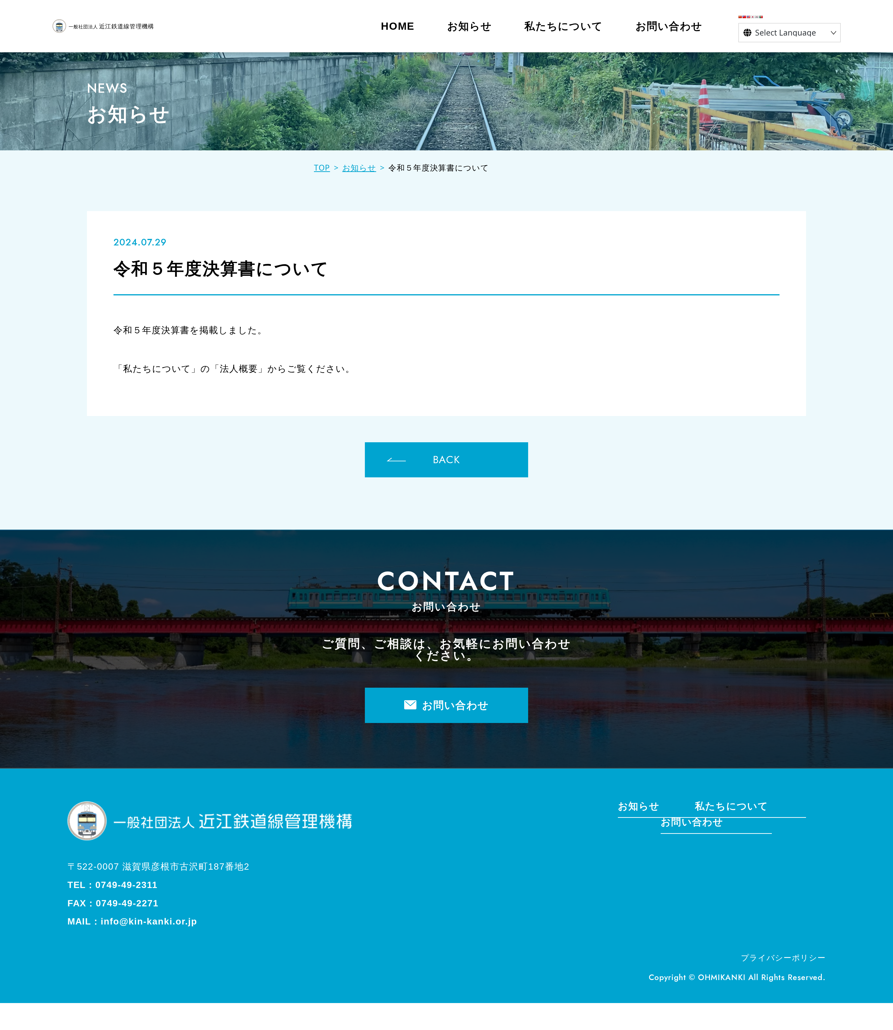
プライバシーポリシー (783, 958)
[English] (748, 17)
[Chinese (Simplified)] (740, 17)
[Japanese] (753, 17)
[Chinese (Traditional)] (744, 17)
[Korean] (757, 17)
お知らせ (639, 806)
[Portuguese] (761, 17)
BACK (446, 459)
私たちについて (731, 806)
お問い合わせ (455, 705)
